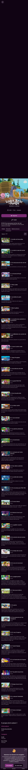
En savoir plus (18, 765)
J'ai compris (9, 765)
